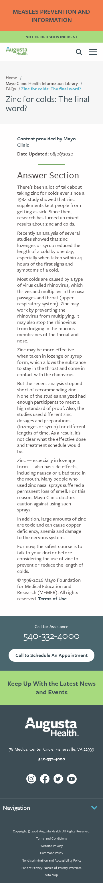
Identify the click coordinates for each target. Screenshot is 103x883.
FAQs (11, 88)
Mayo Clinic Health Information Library (42, 83)
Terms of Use (52, 598)
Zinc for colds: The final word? (51, 88)
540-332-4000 (51, 635)
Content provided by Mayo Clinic (46, 141)
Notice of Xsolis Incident (51, 37)
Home (11, 77)
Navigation (16, 807)
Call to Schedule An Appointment (51, 655)
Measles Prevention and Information (51, 15)
